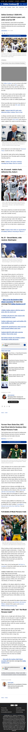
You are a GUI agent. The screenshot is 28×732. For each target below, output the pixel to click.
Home (2, 7)
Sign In (24, 4)
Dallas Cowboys (8, 83)
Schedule (9, 7)
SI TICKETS (17, 1)
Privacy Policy (4, 708)
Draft (6, 412)
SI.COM (2, 1)
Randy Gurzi (3, 438)
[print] (9, 406)
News (6, 697)
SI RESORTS (22, 1)
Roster (13, 7)
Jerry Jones (15, 119)
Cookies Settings (19, 712)
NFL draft (17, 105)
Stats (17, 7)
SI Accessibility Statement (6, 712)
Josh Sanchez (4, 30)
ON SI (6, 1)
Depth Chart (21, 7)
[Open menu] (2, 4)
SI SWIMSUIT (11, 1)
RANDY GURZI (10, 682)
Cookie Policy (18, 708)
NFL (16, 85)
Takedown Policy (4, 710)
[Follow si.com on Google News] (25, 345)
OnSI (5, 7)
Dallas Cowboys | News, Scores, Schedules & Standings (13, 63)
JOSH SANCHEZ (11, 395)
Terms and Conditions (20, 710)
